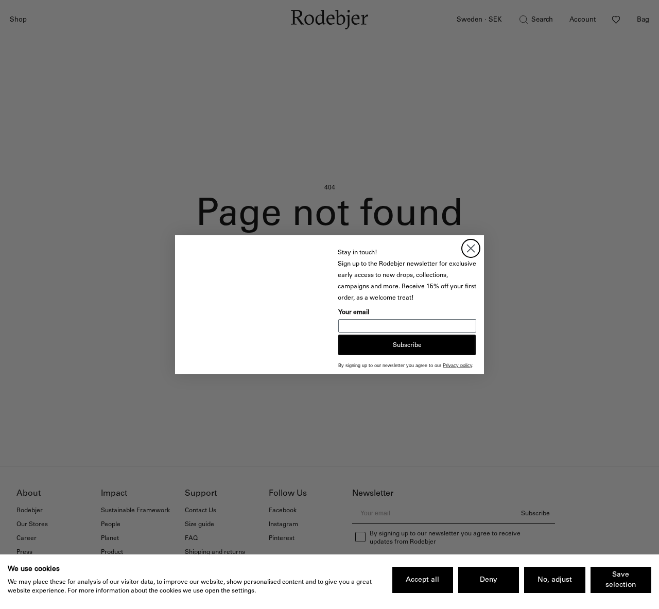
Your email (353, 312)
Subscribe (407, 345)
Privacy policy (457, 365)
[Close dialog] (471, 248)
